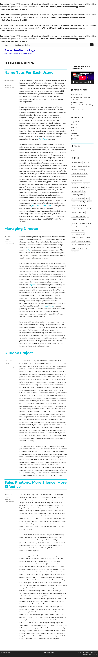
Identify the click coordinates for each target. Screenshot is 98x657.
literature (81, 220)
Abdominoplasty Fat (77, 110)
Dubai (30, 250)
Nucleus (80, 652)
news (83, 230)
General (6, 83)
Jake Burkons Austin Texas (41, 206)
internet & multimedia (78, 216)
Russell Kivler (48, 306)
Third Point (43, 139)
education (86, 184)
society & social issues (79, 245)
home (74, 212)
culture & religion (77, 180)
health (89, 209)
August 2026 (75, 122)
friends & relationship (78, 202)
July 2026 (74, 124)
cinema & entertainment (79, 173)
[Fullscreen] (91, 82)
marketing (75, 223)
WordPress (93, 654)
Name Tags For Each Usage (28, 72)
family (84, 191)
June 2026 (74, 127)
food (87, 198)
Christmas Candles (77, 102)
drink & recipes (76, 184)
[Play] (74, 82)
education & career (78, 187)
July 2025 (74, 139)
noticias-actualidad (78, 237)
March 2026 (75, 136)
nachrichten (75, 230)
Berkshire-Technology (19, 50)
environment (76, 191)
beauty (74, 166)
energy (88, 187)
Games (89, 202)
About (73, 150)
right (73, 241)
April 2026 (74, 133)
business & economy (78, 169)
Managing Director (21, 229)
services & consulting (83, 241)
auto (89, 162)
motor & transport (77, 227)
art (85, 162)
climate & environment (79, 177)
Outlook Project (18, 353)
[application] (82, 78)
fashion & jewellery (78, 195)
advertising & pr (77, 162)
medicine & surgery (86, 223)
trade (12, 87)
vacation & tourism (83, 248)
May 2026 (74, 130)
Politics (88, 237)
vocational (75, 252)
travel (73, 248)
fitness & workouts (78, 198)
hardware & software (78, 209)
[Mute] (88, 82)
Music (87, 227)
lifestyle (74, 220)
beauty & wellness (84, 166)
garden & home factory (79, 205)
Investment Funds (76, 94)
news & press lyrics (78, 234)
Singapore (32, 285)
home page (81, 212)
